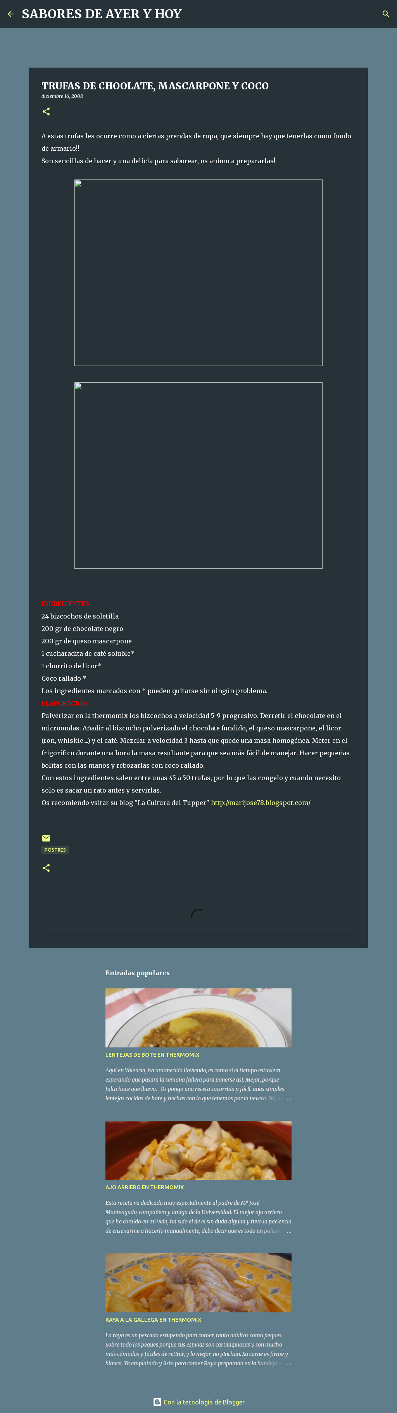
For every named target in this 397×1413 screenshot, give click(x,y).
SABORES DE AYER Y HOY (102, 14)
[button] (46, 112)
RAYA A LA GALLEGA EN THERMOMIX (153, 1320)
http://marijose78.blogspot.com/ (261, 803)
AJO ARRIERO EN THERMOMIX (144, 1187)
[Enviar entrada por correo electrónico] (46, 841)
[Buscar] (192, 14)
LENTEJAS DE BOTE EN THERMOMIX (152, 1055)
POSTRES (55, 849)
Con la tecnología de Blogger (203, 1402)
